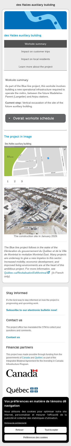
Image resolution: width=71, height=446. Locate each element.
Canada (26, 357)
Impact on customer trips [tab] (35, 51)
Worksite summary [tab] (35, 43)
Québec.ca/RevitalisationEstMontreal (25, 272)
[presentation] (6, 208)
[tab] (35, 118)
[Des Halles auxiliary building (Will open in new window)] (35, 158)
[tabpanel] (35, 100)
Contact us (13, 337)
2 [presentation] (14, 181)
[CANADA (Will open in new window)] (22, 373)
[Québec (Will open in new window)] (22, 389)
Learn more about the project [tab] (35, 66)
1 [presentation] (7, 181)
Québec (39, 357)
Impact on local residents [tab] (35, 59)
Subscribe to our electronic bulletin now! (31, 310)
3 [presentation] (22, 181)
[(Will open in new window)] (35, 210)
